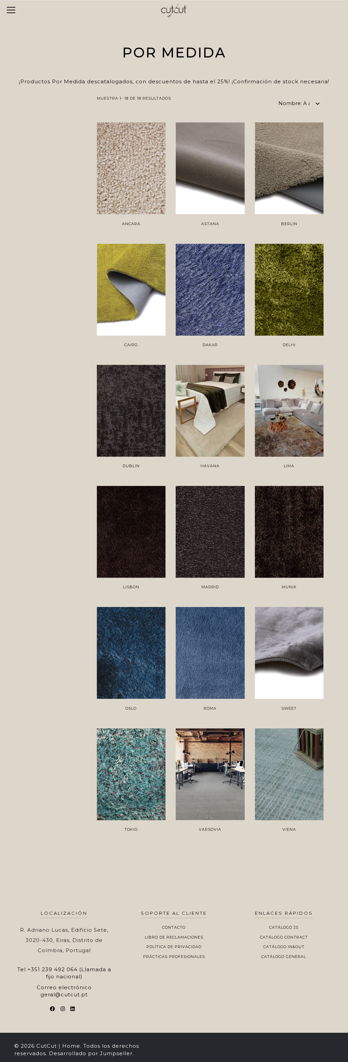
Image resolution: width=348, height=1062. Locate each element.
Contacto (174, 927)
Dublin (131, 465)
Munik (289, 587)
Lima (289, 465)
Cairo (131, 344)
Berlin (289, 223)
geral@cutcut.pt (64, 994)
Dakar (210, 344)
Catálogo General (283, 956)
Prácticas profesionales (174, 956)
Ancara (131, 223)
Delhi (289, 344)
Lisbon (131, 587)
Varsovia (210, 829)
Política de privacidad (174, 946)
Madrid (210, 587)
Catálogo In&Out (283, 946)
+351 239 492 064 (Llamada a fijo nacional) (69, 973)
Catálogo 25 (283, 927)
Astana (210, 223)
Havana (210, 465)
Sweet (289, 708)
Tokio (131, 829)
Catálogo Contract (284, 937)
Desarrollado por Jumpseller (91, 1053)
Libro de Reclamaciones (174, 937)
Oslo (131, 708)
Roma (210, 708)
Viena (289, 829)
